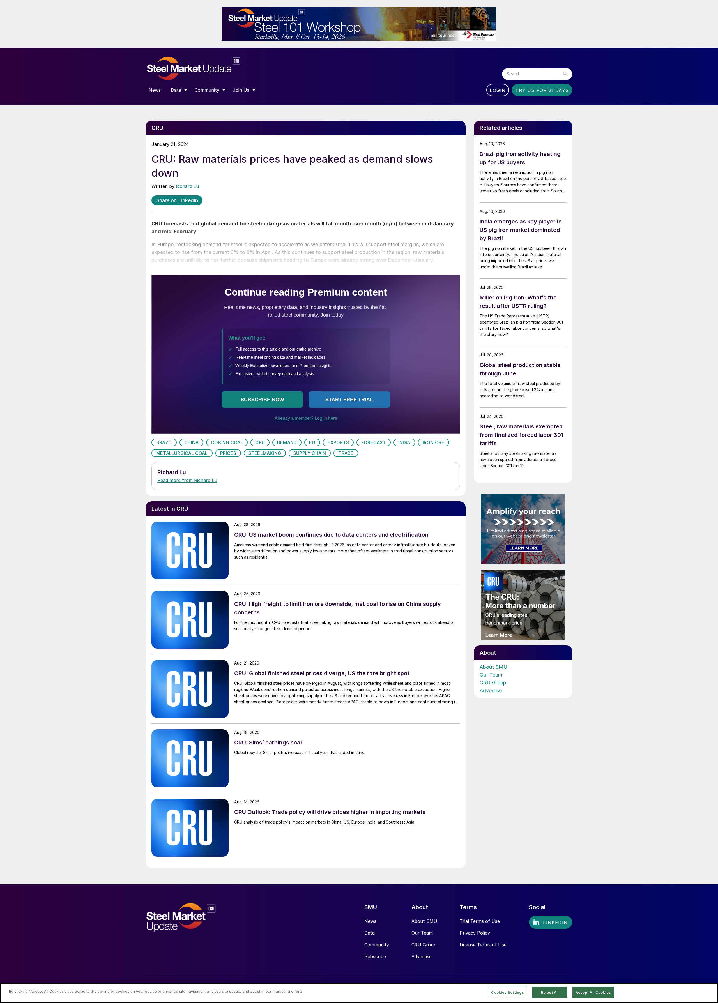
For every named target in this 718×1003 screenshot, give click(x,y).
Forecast (373, 442)
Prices (228, 453)
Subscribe (375, 956)
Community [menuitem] (207, 90)
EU (312, 442)
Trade (345, 453)
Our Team (491, 675)
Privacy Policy (475, 933)
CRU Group (493, 683)
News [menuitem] (155, 90)
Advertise (491, 690)
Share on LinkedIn (177, 200)
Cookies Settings (507, 992)
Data (369, 933)
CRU (260, 442)
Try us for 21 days (542, 90)
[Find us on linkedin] (550, 922)
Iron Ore (434, 442)
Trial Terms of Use (480, 921)
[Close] (709, 992)
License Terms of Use (483, 944)
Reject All (550, 992)
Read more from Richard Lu (187, 480)
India (404, 442)
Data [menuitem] (176, 90)
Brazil (164, 442)
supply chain (309, 453)
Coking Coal (227, 442)
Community (376, 944)
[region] (359, 993)
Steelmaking (264, 453)
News (370, 921)
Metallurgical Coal (182, 453)
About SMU (493, 667)
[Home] (205, 68)
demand (287, 442)
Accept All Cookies (593, 992)
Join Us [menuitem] (241, 90)
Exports (338, 442)
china (191, 442)
